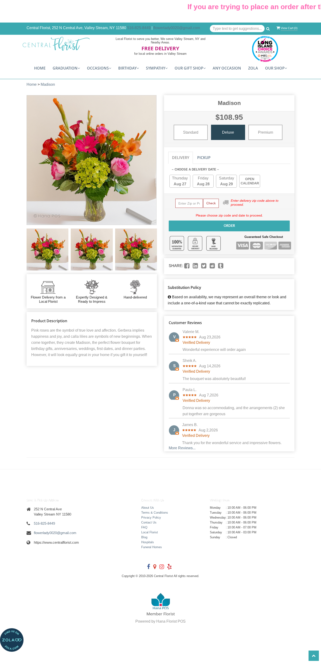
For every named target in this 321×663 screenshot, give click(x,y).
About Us (147, 507)
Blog (144, 537)
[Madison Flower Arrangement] (47, 249)
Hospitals (147, 542)
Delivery (180, 157)
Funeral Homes (151, 547)
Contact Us (149, 522)
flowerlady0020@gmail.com (176, 28)
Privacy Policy (151, 517)
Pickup (204, 157)
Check (211, 203)
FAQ (144, 527)
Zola (253, 68)
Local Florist (149, 532)
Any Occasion (227, 68)
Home (40, 68)
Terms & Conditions (154, 512)
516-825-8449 (139, 28)
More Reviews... (182, 448)
